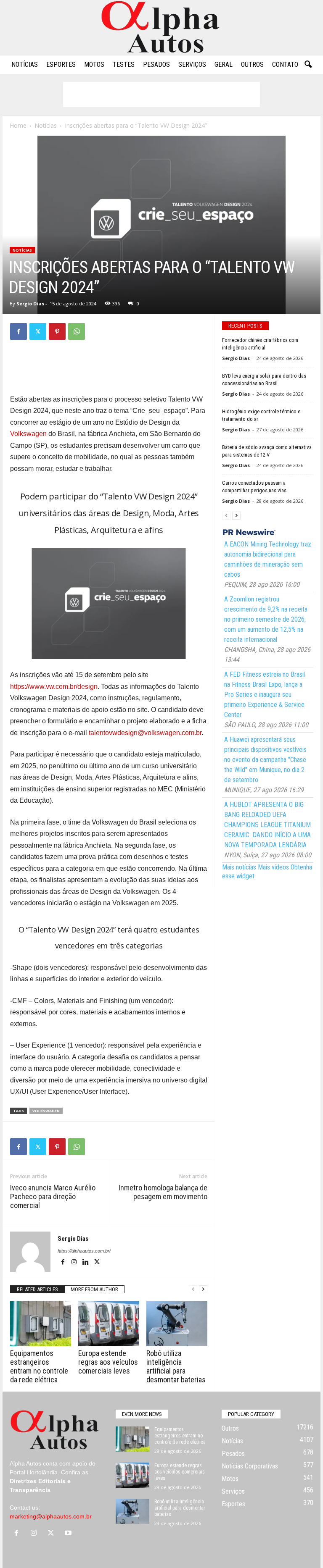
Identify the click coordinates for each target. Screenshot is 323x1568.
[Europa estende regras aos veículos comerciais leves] (108, 1323)
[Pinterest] (57, 331)
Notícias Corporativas (250, 1466)
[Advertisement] (161, 94)
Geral (223, 64)
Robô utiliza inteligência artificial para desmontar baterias (176, 1366)
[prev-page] (193, 1289)
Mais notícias (239, 867)
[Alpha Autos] (161, 27)
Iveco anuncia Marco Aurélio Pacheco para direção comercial (52, 1196)
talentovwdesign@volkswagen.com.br (145, 732)
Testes (124, 64)
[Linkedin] (86, 1263)
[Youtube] (69, 1533)
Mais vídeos (273, 867)
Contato (285, 64)
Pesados (156, 64)
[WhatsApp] (76, 331)
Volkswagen (28, 433)
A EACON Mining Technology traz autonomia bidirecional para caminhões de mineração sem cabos (267, 559)
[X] (37, 331)
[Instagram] (74, 1263)
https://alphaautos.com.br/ (84, 1250)
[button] (308, 64)
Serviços (192, 64)
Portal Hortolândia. (34, 1472)
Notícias (24, 64)
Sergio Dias (30, 303)
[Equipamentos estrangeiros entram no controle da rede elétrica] (40, 1323)
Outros (252, 64)
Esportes (61, 64)
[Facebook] (18, 331)
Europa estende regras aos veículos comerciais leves (108, 1362)
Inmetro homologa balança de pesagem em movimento (163, 1192)
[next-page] (203, 1289)
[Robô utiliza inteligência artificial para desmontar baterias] (176, 1323)
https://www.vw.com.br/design (54, 686)
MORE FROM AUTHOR (94, 1289)
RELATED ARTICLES (37, 1289)
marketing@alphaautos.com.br (51, 1516)
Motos (94, 64)
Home (18, 125)
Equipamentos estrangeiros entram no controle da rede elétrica (39, 1366)
